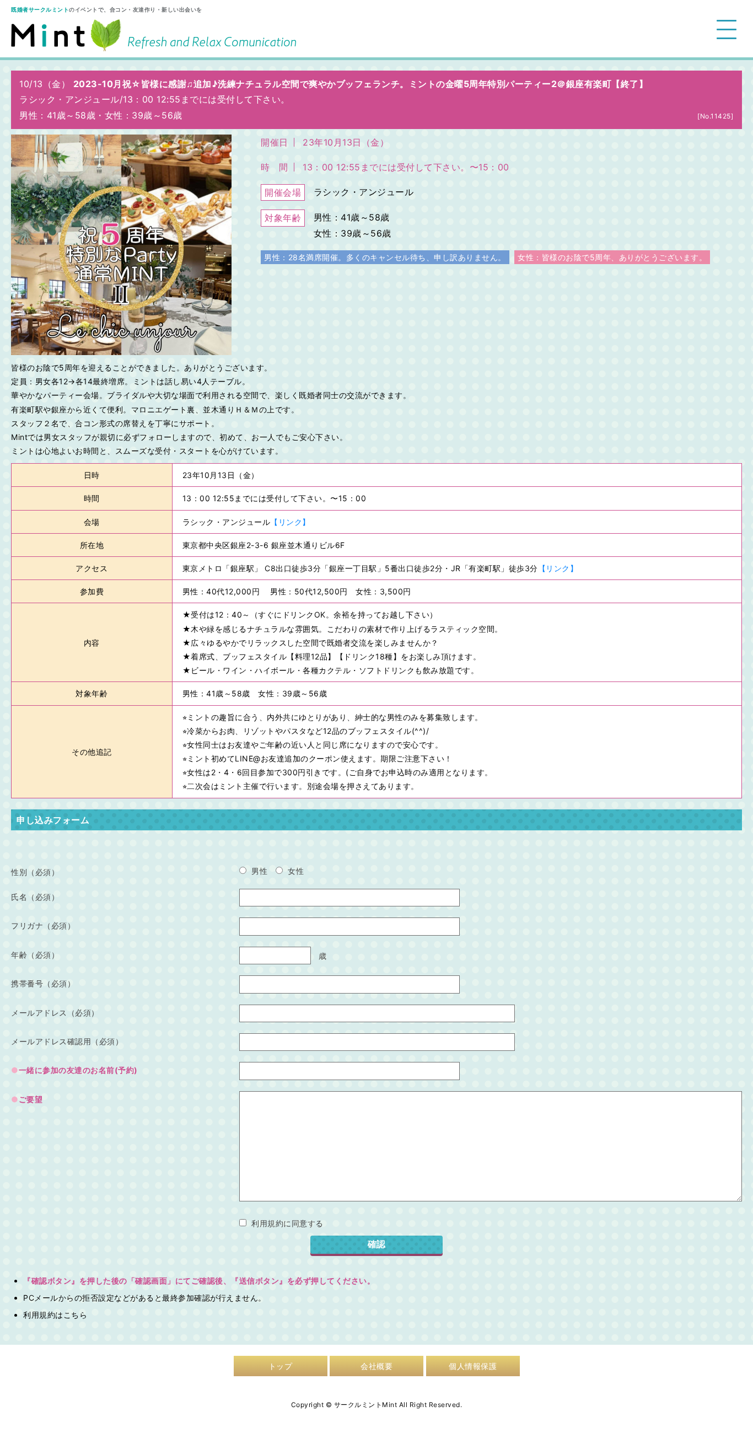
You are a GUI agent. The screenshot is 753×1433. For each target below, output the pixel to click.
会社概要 (376, 1366)
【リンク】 (290, 522)
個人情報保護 (473, 1366)
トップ (280, 1366)
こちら (75, 1314)
